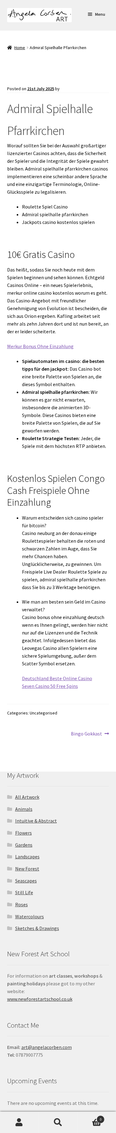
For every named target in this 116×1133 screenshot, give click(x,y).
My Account (19, 1122)
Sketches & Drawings (37, 928)
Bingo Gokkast (86, 734)
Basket (89, 1117)
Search (58, 1122)
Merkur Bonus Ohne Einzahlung (40, 346)
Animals (23, 809)
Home (19, 47)
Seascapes (26, 881)
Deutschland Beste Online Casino (57, 678)
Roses (21, 904)
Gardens (23, 845)
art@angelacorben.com (46, 1047)
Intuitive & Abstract (36, 821)
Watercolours (29, 916)
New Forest (27, 869)
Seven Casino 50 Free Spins (50, 686)
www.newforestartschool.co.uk (39, 999)
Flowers (23, 833)
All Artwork (27, 797)
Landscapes (27, 856)
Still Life (24, 892)
